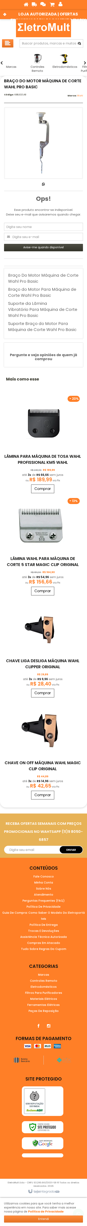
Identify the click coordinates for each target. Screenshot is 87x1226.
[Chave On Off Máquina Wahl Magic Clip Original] (42, 750)
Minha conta (43, 883)
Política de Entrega (44, 925)
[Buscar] (79, 43)
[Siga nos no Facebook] (38, 1026)
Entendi (43, 1219)
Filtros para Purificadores (43, 993)
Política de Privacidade (43, 907)
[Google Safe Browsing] (42, 1143)
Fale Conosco (43, 876)
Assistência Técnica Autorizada (43, 937)
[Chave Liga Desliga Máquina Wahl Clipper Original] (42, 648)
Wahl (80, 95)
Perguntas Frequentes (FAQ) (43, 901)
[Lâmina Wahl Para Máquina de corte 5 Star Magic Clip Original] (42, 546)
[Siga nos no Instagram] (49, 1026)
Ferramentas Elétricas (43, 1005)
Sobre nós (43, 889)
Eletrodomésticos (44, 987)
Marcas (43, 975)
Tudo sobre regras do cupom (43, 949)
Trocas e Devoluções (43, 931)
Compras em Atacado (43, 943)
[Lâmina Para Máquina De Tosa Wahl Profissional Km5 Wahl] (42, 444)
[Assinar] (71, 850)
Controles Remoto (43, 981)
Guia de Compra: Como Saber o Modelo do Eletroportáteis (43, 916)
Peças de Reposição (44, 1011)
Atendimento (43, 895)
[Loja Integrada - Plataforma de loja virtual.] (43, 1191)
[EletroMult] (43, 28)
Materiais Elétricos (43, 999)
